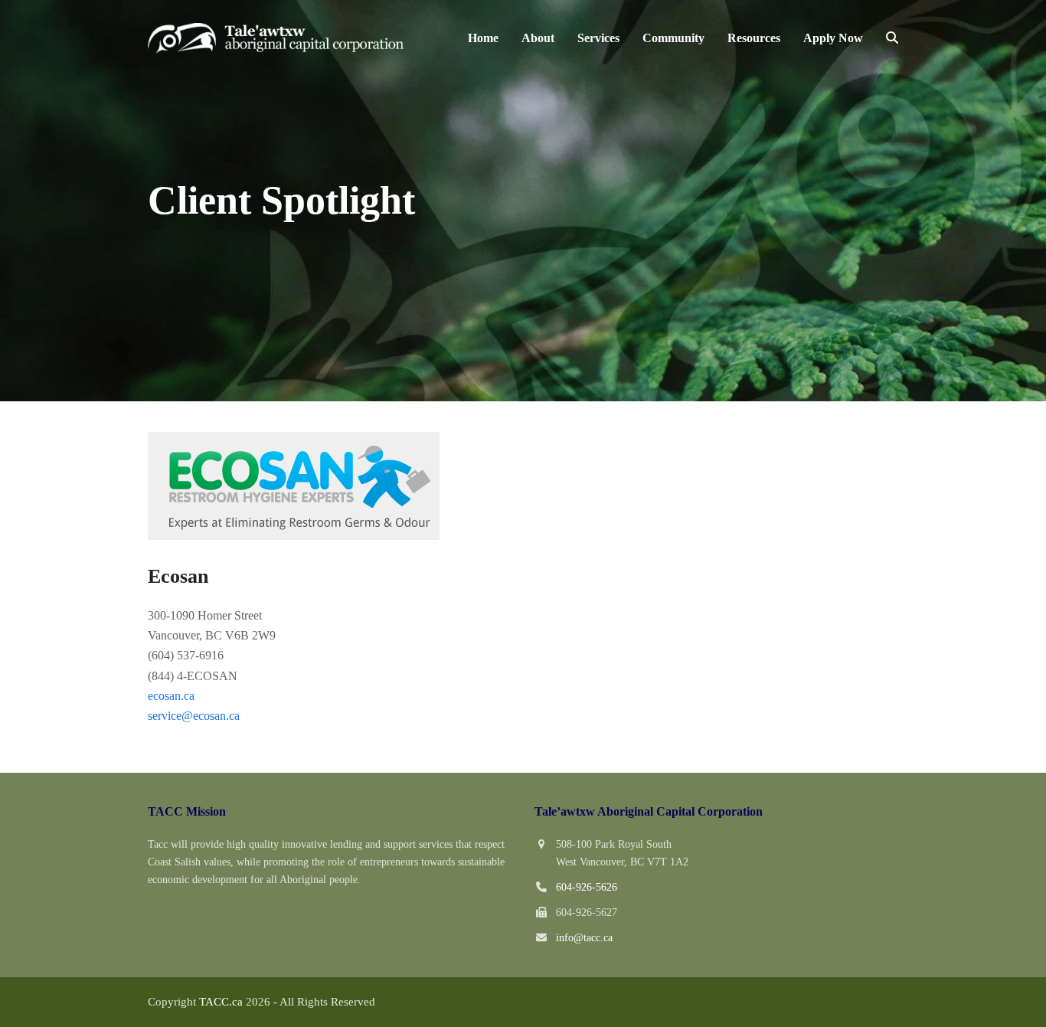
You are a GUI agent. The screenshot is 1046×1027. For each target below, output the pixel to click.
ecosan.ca (171, 695)
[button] (892, 38)
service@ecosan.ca (194, 715)
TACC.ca (221, 1002)
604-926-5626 (586, 887)
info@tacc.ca (584, 938)
